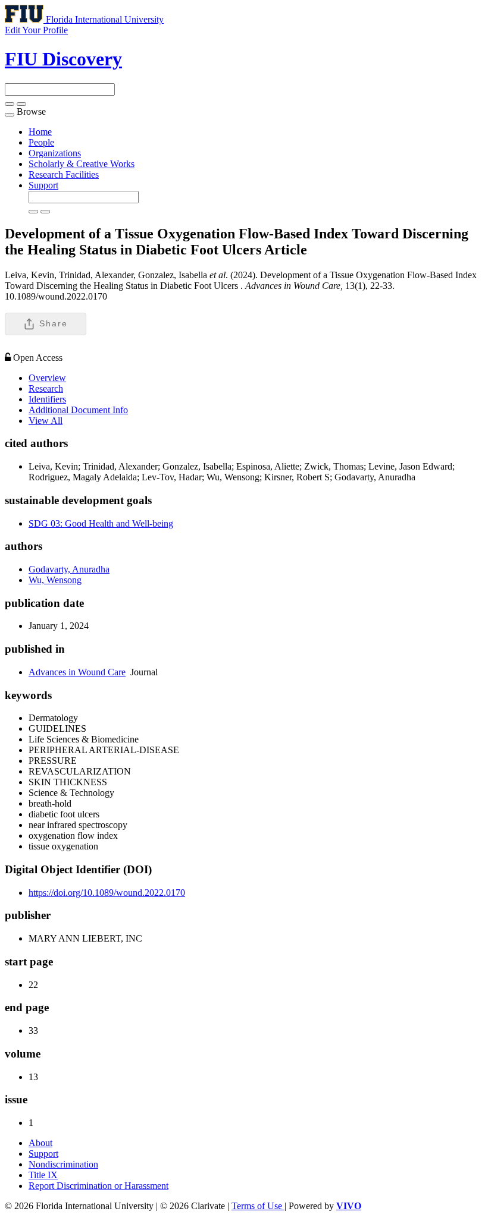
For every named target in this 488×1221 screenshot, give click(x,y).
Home (40, 132)
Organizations (55, 153)
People (41, 142)
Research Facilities (64, 174)
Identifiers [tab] (47, 399)
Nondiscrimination (63, 1164)
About (40, 1143)
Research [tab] (46, 388)
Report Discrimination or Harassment (98, 1186)
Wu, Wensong (55, 580)
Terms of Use (258, 1206)
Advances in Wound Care (77, 672)
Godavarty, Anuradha (69, 569)
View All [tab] (45, 421)
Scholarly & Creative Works (81, 164)
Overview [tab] (47, 378)
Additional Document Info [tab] (78, 410)
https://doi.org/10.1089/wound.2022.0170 (107, 893)
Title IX (43, 1175)
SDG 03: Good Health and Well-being (101, 523)
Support (43, 185)
